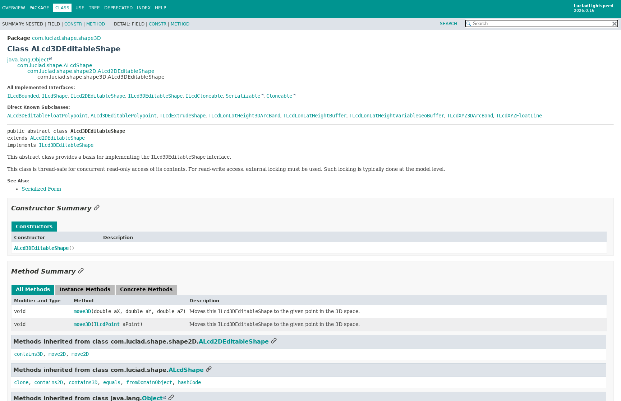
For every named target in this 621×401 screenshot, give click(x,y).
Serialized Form (41, 189)
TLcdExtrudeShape (183, 115)
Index (144, 7)
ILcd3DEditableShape (155, 96)
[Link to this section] (97, 208)
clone (21, 382)
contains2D (48, 382)
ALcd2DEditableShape (57, 138)
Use (79, 7)
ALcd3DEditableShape (41, 248)
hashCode (189, 382)
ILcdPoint (107, 324)
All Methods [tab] (33, 289)
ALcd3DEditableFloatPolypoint (47, 115)
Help (160, 7)
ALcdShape (186, 370)
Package (39, 7)
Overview (13, 7)
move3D (82, 311)
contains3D (28, 354)
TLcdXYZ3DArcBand (470, 115)
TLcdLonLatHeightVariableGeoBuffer (396, 115)
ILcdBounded (23, 96)
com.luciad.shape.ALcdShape (54, 65)
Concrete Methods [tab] (146, 289)
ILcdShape (55, 96)
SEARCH (448, 23)
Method (95, 24)
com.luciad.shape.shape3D (66, 38)
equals (111, 382)
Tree (94, 7)
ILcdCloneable (204, 96)
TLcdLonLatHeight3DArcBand (244, 115)
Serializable (243, 96)
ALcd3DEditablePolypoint (124, 115)
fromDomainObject (149, 382)
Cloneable (279, 96)
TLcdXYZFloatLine (519, 115)
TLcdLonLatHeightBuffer (314, 115)
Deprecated (118, 7)
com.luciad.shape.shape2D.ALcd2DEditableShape (91, 71)
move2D (57, 354)
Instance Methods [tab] (85, 289)
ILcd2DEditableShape (97, 96)
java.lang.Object (28, 59)
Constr (73, 24)
